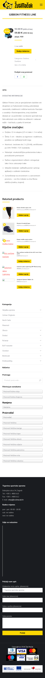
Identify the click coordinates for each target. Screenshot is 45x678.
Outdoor (26, 58)
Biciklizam (6, 356)
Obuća (4, 330)
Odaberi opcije (23, 215)
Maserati (5, 325)
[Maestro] (11, 660)
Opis (4, 90)
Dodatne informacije (12, 95)
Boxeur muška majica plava (24, 239)
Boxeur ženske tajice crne (24, 207)
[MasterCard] (32, 653)
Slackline (18, 61)
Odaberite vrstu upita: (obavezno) (15, 586)
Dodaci (5, 335)
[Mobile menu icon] (41, 4)
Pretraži (40, 380)
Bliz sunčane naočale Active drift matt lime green (29, 253)
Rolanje (5, 340)
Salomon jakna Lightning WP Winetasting (29, 266)
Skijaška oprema (8, 310)
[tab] (22, 89)
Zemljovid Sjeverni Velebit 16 (25, 279)
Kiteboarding (7, 361)
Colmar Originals (8, 315)
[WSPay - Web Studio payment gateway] (32, 660)
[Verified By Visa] (21, 660)
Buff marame (7, 345)
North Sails (6, 320)
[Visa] (21, 653)
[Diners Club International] (11, 653)
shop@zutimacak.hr (16, 500)
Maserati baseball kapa (23, 223)
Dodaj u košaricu (23, 51)
